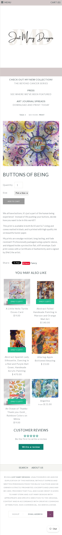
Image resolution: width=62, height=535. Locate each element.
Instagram (38, 72)
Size (5, 192)
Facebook (17, 72)
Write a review (31, 446)
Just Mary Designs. (20, 477)
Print (42, 115)
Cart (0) (56, 2)
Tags (22, 115)
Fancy (34, 263)
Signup (15, 514)
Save (27, 263)
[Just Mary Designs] (31, 7)
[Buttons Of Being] (31, 122)
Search (23, 467)
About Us (37, 467)
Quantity (8, 185)
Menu (7, 2)
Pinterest (31, 72)
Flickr (44, 72)
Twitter (24, 72)
